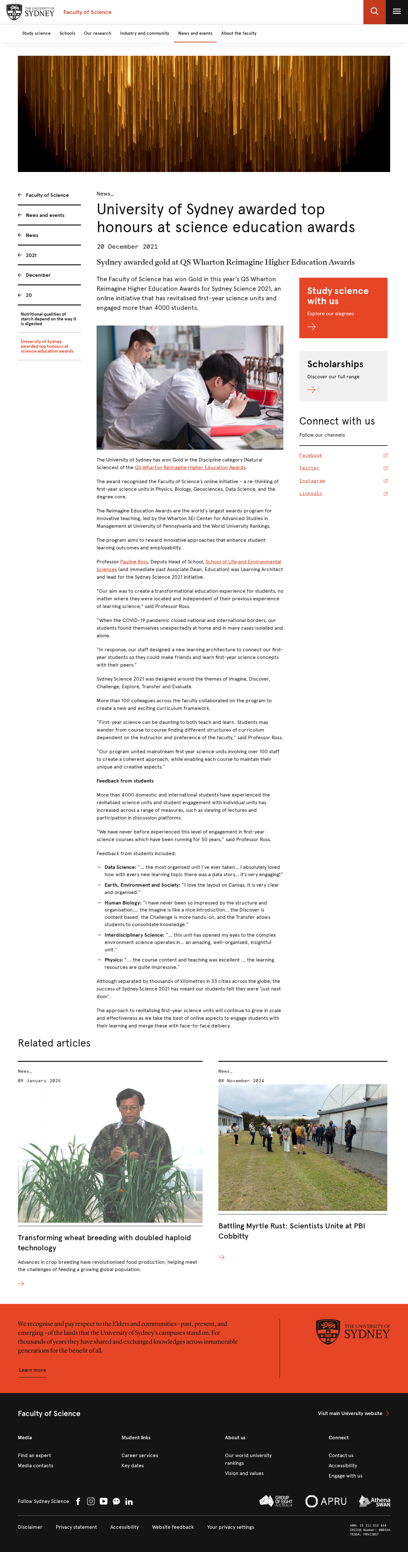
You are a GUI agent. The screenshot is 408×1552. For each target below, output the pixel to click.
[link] (354, 1413)
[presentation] (110, 1174)
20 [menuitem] (29, 295)
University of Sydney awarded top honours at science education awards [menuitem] (47, 346)
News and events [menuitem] (45, 215)
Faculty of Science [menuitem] (47, 195)
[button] (374, 12)
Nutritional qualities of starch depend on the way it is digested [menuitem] (48, 318)
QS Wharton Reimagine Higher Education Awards (190, 467)
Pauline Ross (134, 562)
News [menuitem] (32, 235)
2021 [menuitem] (31, 255)
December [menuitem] (38, 275)
